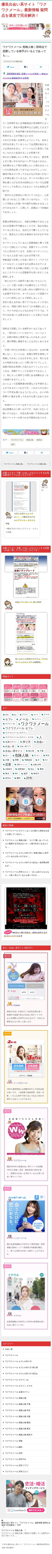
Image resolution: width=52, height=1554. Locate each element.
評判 (29, 778)
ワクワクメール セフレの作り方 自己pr (21, 1373)
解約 (19, 778)
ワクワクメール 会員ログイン (17, 1392)
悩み (32, 769)
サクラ (36, 714)
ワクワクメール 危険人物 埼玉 (17, 1410)
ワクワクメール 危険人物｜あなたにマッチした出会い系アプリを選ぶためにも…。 (39, 464)
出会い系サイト (14, 751)
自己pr (8, 778)
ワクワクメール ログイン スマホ (19, 737)
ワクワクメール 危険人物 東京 (17, 1429)
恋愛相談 (21, 769)
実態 (17, 760)
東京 (7, 773)
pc (15, 715)
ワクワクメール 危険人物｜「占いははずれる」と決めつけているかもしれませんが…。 (15, 464)
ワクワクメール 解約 (13, 1447)
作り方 (27, 741)
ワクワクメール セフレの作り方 (18, 1361)
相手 (13, 444)
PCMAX (16, 1005)
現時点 (39, 440)
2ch (7, 715)
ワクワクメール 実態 (13, 1441)
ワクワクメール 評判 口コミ (17, 1471)
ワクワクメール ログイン (16, 733)
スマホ (46, 714)
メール (24, 719)
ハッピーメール (20, 1238)
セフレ (9, 719)
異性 (16, 773)
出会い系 (9, 746)
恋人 (46, 760)
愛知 (42, 769)
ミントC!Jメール (20, 1083)
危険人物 (30, 440)
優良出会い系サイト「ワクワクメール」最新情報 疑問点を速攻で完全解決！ (24, 9)
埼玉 (47, 755)
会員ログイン (11, 742)
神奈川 (36, 773)
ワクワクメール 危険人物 (13, 61)
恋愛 (8, 764)
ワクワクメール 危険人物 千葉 (17, 1404)
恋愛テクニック (22, 764)
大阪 (7, 760)
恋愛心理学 (37, 764)
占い (7, 755)
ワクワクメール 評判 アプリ (17, 1465)
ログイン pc (10, 724)
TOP (25, 1524)
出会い (41, 741)
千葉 (42, 751)
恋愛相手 (8, 769)
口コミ (37, 755)
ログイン (38, 719)
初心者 (31, 751)
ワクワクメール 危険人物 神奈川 (18, 1435)
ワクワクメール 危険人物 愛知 (17, 1422)
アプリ (25, 715)
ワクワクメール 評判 (13, 1453)
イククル (17, 1315)
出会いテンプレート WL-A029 (28, 602)
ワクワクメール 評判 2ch (15, 1459)
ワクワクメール (17, 440)
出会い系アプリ (25, 746)
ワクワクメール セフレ (19, 728)
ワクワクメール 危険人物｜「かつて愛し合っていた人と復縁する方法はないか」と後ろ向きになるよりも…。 (27, 843)
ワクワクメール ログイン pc (17, 1380)
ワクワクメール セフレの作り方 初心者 (21, 1367)
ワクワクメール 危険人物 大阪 (17, 1416)
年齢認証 (28, 760)
